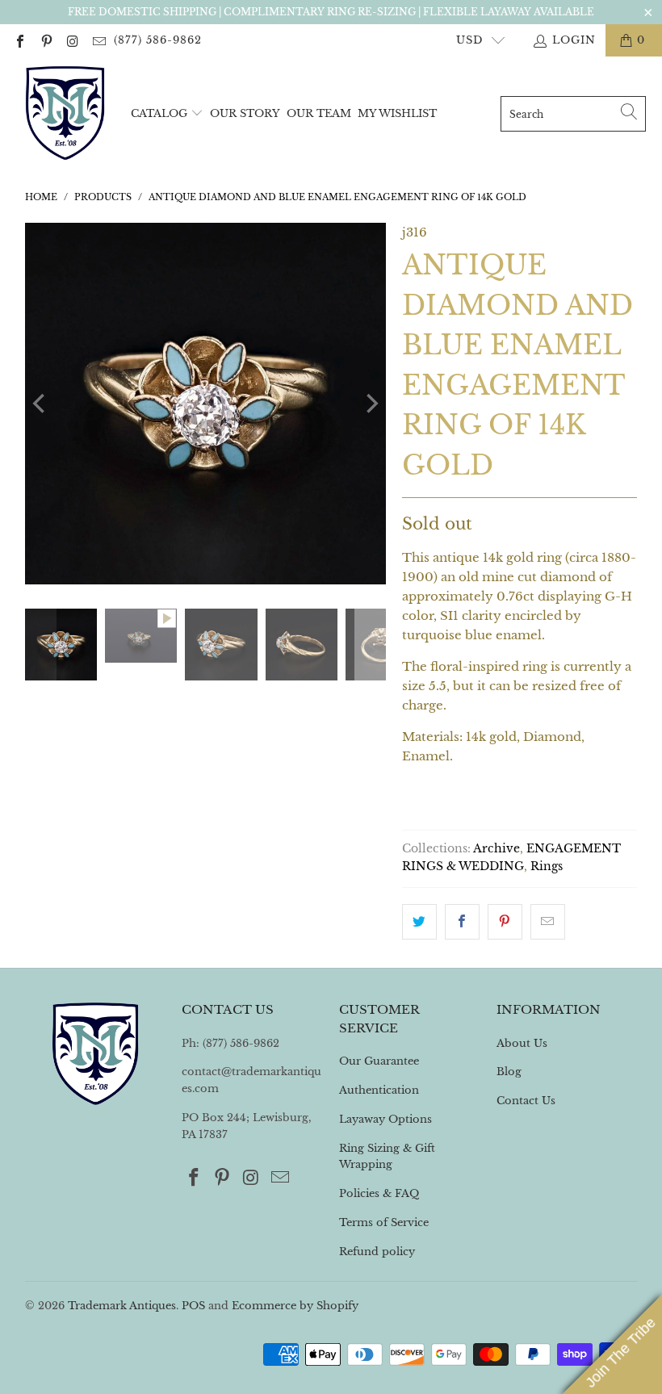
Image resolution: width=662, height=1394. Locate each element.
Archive (496, 849)
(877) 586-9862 (158, 40)
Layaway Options (385, 1119)
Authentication (379, 1090)
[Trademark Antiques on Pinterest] (45, 40)
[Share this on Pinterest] (505, 922)
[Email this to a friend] (547, 922)
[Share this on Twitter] (419, 922)
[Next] (370, 403)
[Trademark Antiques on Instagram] (72, 40)
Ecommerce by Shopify (295, 1305)
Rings (546, 866)
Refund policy (377, 1251)
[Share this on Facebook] (462, 922)
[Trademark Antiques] (64, 114)
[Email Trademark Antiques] (97, 40)
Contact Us (526, 1100)
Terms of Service (384, 1222)
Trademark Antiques (122, 1305)
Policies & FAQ (379, 1193)
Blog (509, 1071)
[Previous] (40, 403)
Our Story (245, 113)
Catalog (159, 113)
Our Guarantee (379, 1061)
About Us (522, 1043)
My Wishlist (397, 113)
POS (193, 1305)
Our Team (319, 113)
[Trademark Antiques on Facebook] (19, 40)
